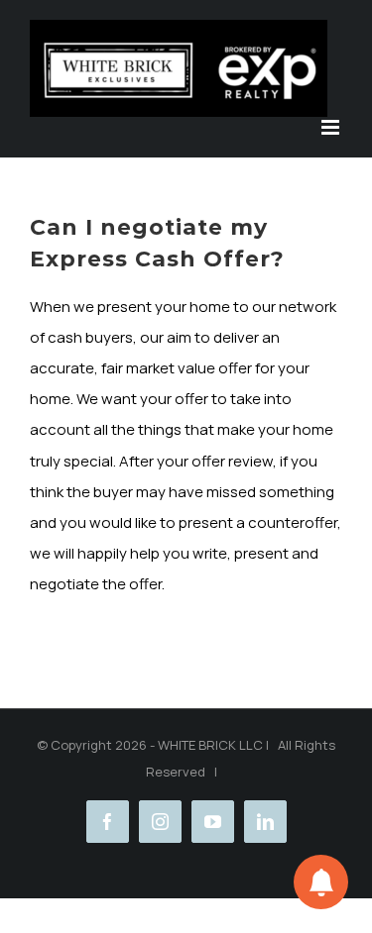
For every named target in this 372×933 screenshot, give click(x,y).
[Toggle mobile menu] (331, 127)
